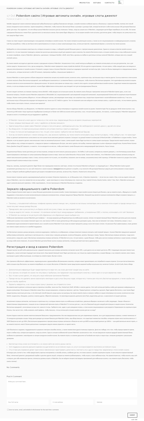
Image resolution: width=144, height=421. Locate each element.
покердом (56, 169)
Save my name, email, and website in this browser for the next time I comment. (34, 410)
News (24, 19)
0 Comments (39, 19)
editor (31, 19)
